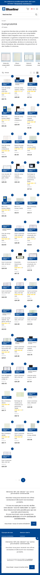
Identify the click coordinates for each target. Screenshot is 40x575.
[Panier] (27, 9)
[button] (5, 93)
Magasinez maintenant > (23, 4)
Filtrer (7, 73)
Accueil (4, 20)
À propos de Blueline (7, 536)
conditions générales (12, 516)
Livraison (22, 536)
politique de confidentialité (25, 560)
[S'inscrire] (32, 567)
